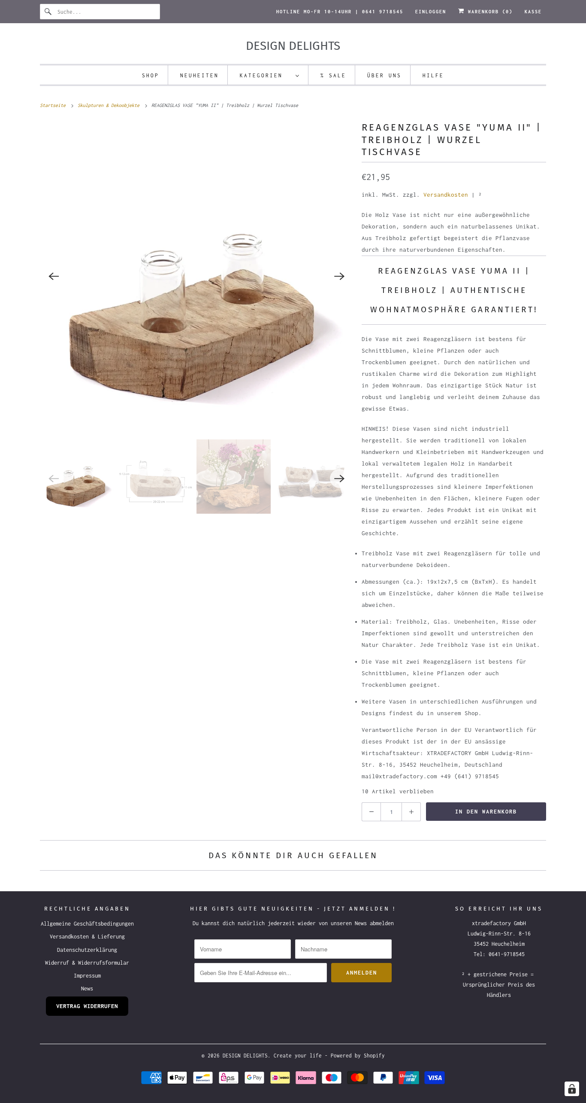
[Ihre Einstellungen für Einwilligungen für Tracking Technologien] (572, 1089)
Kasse (533, 11)
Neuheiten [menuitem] (199, 75)
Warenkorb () (489, 11)
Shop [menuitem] (150, 75)
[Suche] (48, 11)
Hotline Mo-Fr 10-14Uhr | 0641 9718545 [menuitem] (339, 11)
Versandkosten (445, 194)
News (87, 988)
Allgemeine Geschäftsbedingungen (87, 923)
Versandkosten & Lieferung (87, 936)
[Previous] (53, 276)
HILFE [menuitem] (433, 75)
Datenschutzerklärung (87, 950)
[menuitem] (269, 75)
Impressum (87, 975)
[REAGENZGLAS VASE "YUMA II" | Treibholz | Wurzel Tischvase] (196, 276)
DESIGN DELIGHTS (245, 1055)
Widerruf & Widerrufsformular (87, 963)
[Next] (339, 276)
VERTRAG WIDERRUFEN (87, 1005)
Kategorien (265, 75)
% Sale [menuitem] (333, 75)
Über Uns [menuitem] (384, 75)
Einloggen (430, 11)
